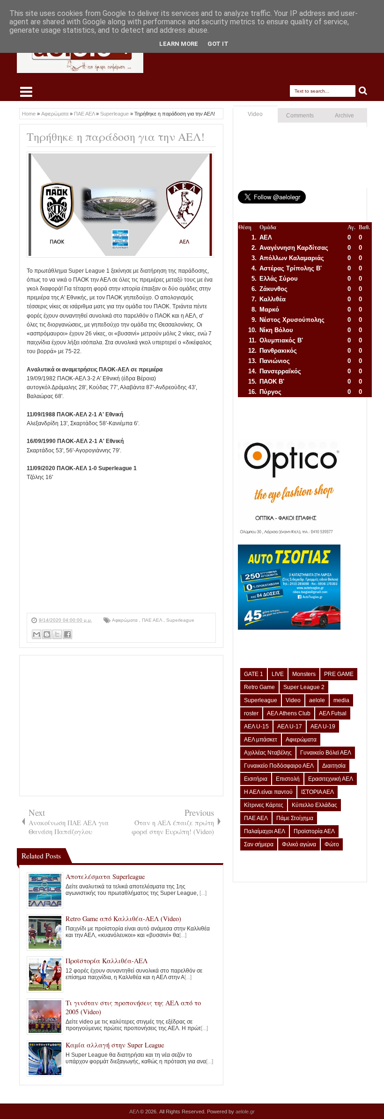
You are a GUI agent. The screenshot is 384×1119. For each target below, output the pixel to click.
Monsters (304, 674)
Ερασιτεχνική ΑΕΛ (330, 779)
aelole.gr (245, 1111)
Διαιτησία (334, 766)
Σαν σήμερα (258, 844)
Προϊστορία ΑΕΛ (314, 831)
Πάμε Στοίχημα (294, 818)
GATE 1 (253, 674)
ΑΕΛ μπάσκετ (260, 739)
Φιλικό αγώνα (299, 844)
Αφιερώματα (125, 620)
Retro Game (259, 687)
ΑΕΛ (134, 1111)
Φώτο (332, 844)
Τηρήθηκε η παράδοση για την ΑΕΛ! (116, 136)
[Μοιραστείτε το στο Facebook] (67, 634)
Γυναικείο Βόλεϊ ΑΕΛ (325, 752)
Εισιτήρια (255, 779)
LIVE (278, 674)
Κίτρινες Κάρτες (263, 805)
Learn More (178, 43)
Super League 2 (304, 687)
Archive (344, 115)
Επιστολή (288, 779)
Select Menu (26, 91)
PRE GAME (339, 674)
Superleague (180, 620)
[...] (203, 893)
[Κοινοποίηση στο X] (57, 634)
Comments (300, 115)
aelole (317, 700)
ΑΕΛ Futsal (333, 713)
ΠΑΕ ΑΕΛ (152, 620)
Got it (218, 43)
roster (251, 713)
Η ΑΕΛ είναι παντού (268, 792)
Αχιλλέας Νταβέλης (268, 752)
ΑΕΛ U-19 (322, 726)
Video (255, 114)
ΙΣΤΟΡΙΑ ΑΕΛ (317, 792)
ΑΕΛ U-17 (289, 726)
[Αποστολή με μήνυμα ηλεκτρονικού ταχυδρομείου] (36, 634)
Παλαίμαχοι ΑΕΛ (264, 831)
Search (363, 91)
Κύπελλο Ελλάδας (314, 805)
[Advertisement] (121, 547)
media (341, 700)
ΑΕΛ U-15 (256, 726)
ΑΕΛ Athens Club (288, 713)
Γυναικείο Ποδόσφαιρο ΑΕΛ (279, 766)
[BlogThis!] (47, 634)
